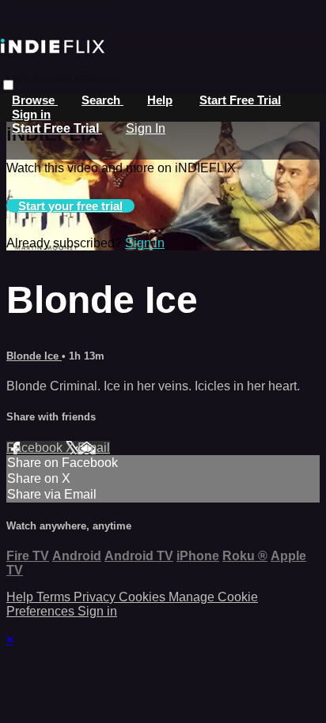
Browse (35, 100)
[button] (8, 85)
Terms (55, 597)
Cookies (144, 597)
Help (159, 100)
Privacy (96, 597)
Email (94, 447)
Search (102, 100)
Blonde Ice (34, 356)
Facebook (36, 447)
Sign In (145, 128)
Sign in (31, 114)
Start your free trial (70, 206)
